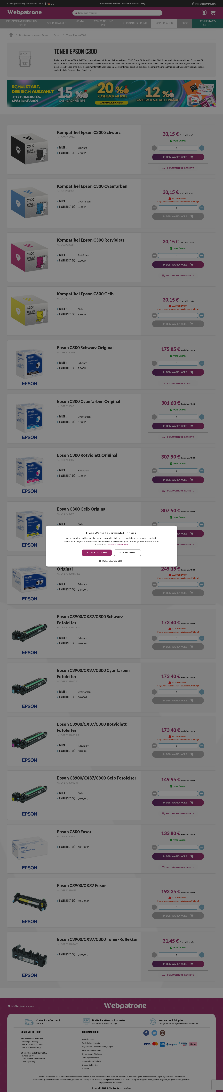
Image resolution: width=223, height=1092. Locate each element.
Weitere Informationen (117, 544)
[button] (111, 560)
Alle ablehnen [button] (127, 552)
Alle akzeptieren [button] (97, 552)
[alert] (111, 546)
